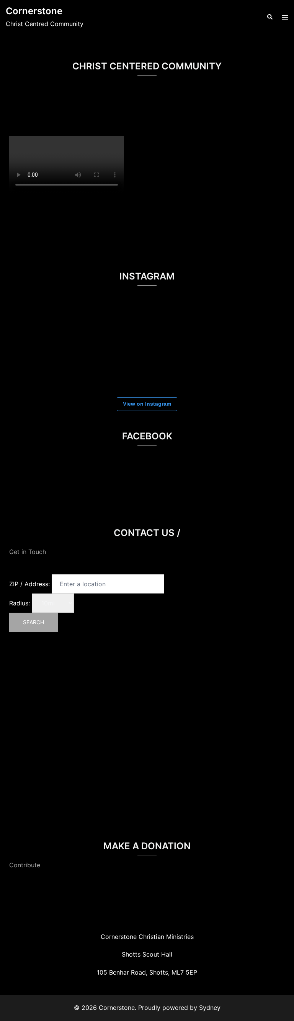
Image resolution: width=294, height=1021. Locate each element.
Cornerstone (34, 10)
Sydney (209, 1007)
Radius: (19, 603)
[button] (269, 17)
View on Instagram (147, 404)
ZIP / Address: (29, 584)
